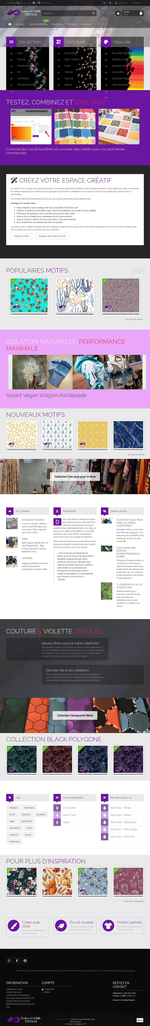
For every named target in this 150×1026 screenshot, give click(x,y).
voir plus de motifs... (134, 319)
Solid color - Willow (120, 815)
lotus (29, 827)
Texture (69, 72)
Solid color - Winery (120, 807)
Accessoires (69, 807)
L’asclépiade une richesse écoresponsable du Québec (128, 552)
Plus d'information (127, 970)
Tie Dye (21, 59)
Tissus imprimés (38, 23)
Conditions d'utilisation (18, 1001)
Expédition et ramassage (18, 995)
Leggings (27, 558)
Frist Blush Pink (120, 59)
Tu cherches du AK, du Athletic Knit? (129, 586)
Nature (68, 84)
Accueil (20, 24)
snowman (29, 807)
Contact (86, 24)
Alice (20, 53)
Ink (18, 72)
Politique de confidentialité (20, 998)
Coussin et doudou (33, 520)
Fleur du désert (120, 84)
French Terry (69, 815)
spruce (28, 834)
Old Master (23, 78)
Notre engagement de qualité (20, 1004)
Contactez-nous (13, 992)
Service (71, 24)
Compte (121, 3)
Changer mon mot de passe (52, 236)
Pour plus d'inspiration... (135, 901)
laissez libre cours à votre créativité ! (71, 643)
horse (12, 814)
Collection (30, 42)
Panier (126, 13)
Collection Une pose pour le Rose (75, 476)
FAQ (8, 1007)
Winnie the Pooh (26, 84)
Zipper (66, 822)
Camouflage (71, 53)
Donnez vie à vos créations (67, 670)
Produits (57, 24)
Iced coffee (118, 72)
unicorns (14, 834)
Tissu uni (122, 42)
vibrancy (26, 814)
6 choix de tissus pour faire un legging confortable (129, 523)
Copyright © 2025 (63, 1019)
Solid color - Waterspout (123, 822)
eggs (12, 821)
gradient (41, 814)
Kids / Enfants (72, 59)
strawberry (15, 827)
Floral (67, 65)
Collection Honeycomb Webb (75, 715)
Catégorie (76, 42)
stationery (14, 841)
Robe (25, 539)
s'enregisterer (21, 236)
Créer (46, 992)
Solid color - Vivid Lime (122, 836)
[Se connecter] (118, 13)
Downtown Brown (121, 78)
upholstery (26, 821)
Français (136, 3)
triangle (13, 807)
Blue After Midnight (122, 53)
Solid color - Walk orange (123, 829)
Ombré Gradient (25, 65)
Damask (69, 78)
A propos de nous (14, 989)
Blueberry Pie (119, 65)
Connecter (48, 989)
